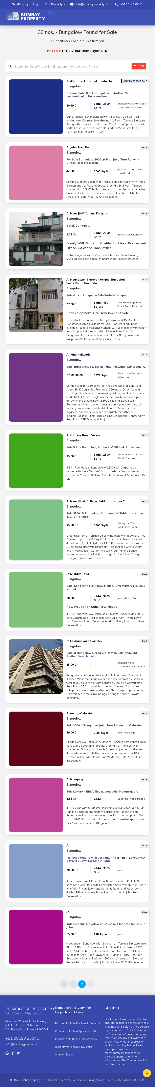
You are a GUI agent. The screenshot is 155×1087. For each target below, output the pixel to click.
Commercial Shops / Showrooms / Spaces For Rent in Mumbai (77, 1039)
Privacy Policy (96, 1080)
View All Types (64, 1054)
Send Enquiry (20, 4)
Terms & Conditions (73, 1080)
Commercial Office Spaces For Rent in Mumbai (77, 1031)
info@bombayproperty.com (93, 4)
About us (52, 1080)
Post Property (54, 4)
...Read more (116, 1064)
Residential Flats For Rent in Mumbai (77, 1023)
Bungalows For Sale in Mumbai (74, 1046)
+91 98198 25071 (131, 4)
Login (36, 4)
